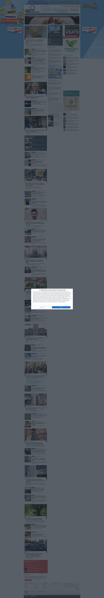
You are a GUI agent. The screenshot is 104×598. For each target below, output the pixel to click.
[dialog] (52, 299)
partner (40, 291)
